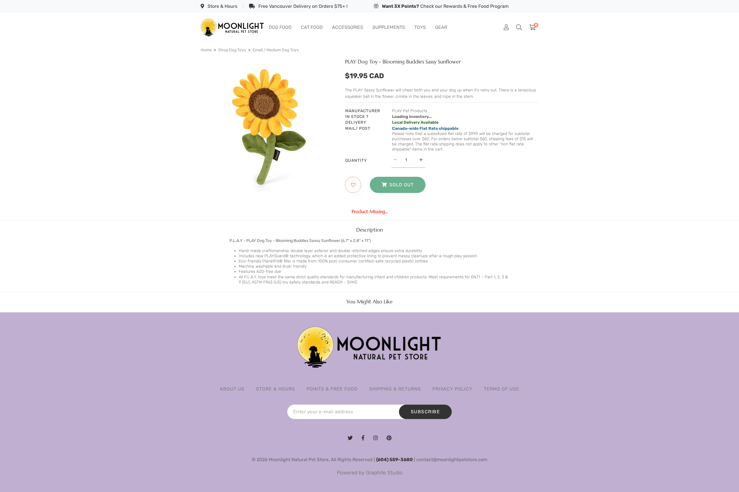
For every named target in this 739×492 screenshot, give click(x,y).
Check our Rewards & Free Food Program (445, 6)
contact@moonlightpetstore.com (451, 459)
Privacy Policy (452, 389)
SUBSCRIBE (425, 411)
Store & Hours (221, 6)
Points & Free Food (332, 389)
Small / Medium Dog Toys (276, 50)
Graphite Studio (384, 473)
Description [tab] (369, 229)
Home (206, 50)
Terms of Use (501, 389)
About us (232, 389)
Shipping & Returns (395, 389)
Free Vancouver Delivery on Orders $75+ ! (302, 6)
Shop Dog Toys (232, 50)
